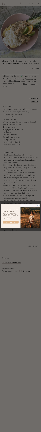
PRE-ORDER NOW (10, 222)
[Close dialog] (38, 205)
